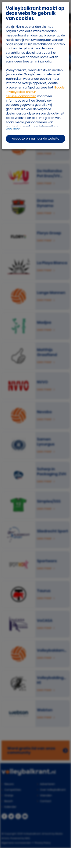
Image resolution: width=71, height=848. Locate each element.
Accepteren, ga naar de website (35, 138)
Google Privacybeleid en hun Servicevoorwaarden (35, 91)
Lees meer (13, 128)
